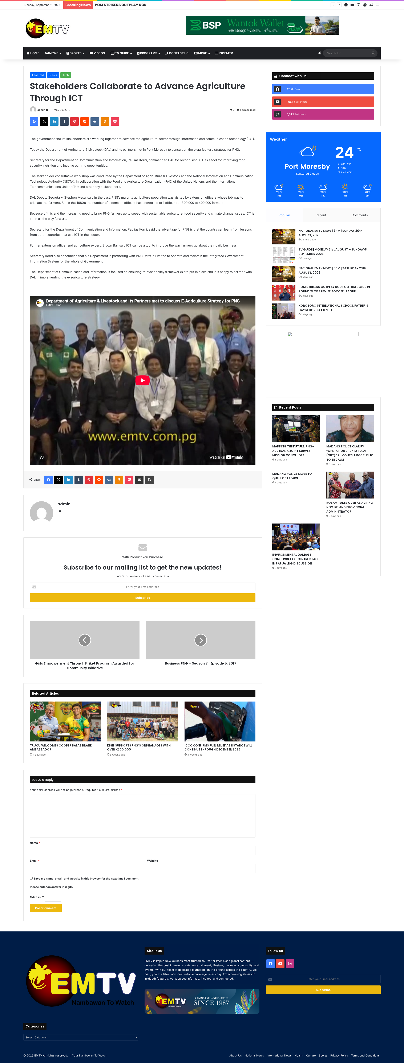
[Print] (149, 480)
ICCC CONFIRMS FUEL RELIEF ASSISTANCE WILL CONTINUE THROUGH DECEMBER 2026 (218, 747)
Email (35, 860)
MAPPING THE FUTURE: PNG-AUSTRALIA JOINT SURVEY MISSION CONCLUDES (293, 450)
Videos (99, 53)
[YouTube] (352, 5)
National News (254, 1055)
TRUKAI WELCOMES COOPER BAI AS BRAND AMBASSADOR (61, 747)
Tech (65, 75)
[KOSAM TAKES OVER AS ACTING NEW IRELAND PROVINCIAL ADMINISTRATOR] (350, 485)
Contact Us (178, 53)
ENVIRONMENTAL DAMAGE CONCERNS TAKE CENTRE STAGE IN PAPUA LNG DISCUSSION (295, 559)
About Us (235, 1055)
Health (299, 1055)
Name (35, 842)
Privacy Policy (339, 1055)
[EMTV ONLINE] (61, 28)
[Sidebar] (377, 5)
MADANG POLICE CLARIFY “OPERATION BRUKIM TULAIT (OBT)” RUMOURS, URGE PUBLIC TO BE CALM (349, 453)
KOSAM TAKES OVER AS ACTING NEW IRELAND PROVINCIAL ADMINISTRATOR (349, 507)
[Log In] (365, 5)
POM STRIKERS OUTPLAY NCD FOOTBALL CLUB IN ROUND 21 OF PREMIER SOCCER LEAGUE (171, 5)
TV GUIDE (121, 53)
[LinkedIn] (54, 121)
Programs (148, 53)
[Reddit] (84, 121)
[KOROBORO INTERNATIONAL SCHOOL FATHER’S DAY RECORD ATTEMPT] (283, 311)
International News (279, 1055)
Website (152, 860)
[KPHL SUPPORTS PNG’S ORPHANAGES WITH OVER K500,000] (142, 721)
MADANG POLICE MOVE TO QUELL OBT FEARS (292, 476)
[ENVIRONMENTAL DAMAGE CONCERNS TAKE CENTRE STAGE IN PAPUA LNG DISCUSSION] (296, 537)
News (53, 53)
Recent (321, 215)
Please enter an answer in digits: (51, 887)
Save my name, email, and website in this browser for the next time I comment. (86, 878)
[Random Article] (371, 5)
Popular (284, 215)
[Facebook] (346, 5)
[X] (44, 121)
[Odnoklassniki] (105, 121)
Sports (75, 53)
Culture (311, 1055)
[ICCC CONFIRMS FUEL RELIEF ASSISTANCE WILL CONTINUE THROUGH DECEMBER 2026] (220, 721)
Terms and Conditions (365, 1055)
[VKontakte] (94, 121)
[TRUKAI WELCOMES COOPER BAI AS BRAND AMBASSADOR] (65, 721)
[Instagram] (358, 5)
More (202, 53)
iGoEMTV (225, 53)
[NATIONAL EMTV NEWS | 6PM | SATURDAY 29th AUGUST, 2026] (283, 274)
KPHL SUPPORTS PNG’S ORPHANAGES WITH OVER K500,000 (139, 747)
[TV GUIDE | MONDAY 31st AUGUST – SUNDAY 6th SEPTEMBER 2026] (283, 255)
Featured (38, 75)
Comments (360, 215)
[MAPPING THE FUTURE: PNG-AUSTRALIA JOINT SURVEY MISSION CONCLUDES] (296, 428)
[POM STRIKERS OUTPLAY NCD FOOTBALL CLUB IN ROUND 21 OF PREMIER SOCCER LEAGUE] (283, 293)
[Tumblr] (64, 121)
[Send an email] (47, 109)
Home (34, 53)
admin (41, 109)
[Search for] (373, 53)
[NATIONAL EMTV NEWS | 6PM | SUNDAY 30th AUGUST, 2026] (283, 236)
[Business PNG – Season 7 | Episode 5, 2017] (200, 640)
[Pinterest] (74, 121)
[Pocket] (115, 121)
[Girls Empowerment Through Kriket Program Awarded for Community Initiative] (85, 640)
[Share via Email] (139, 480)
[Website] (59, 511)
